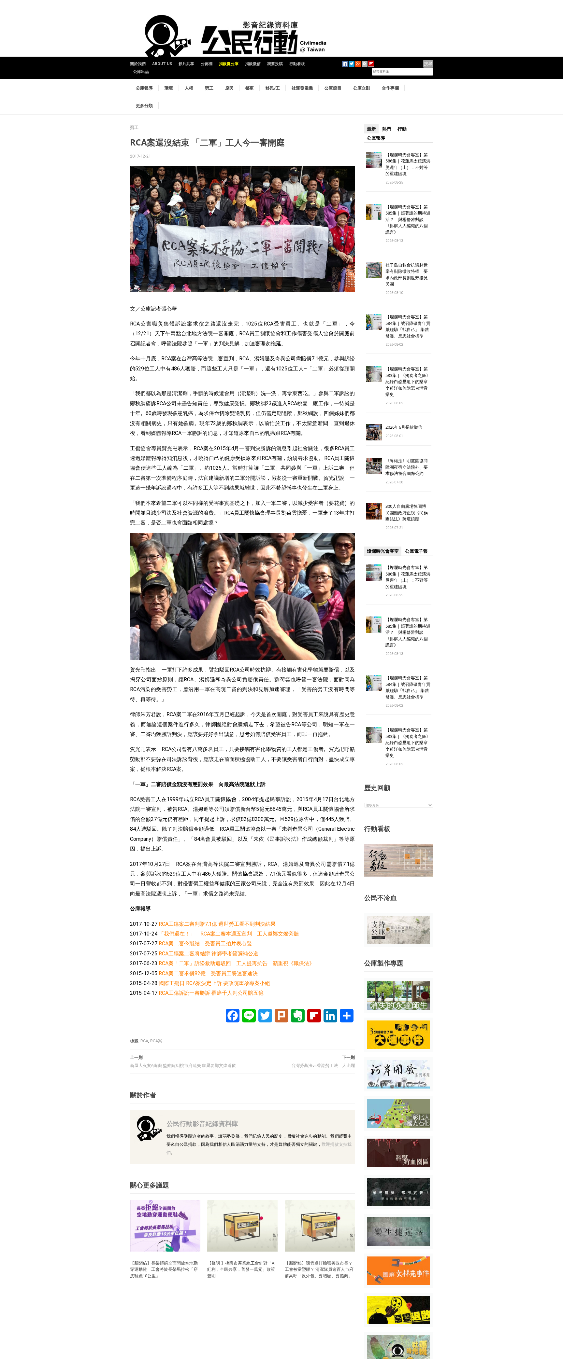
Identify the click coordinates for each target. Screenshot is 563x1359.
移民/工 (273, 88)
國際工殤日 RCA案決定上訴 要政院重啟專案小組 (214, 983)
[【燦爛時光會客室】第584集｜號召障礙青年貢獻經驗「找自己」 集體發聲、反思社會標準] (374, 321)
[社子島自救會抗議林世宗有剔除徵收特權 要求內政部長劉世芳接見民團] (374, 269)
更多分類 (144, 105)
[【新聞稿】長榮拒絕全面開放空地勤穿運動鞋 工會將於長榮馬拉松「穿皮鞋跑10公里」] (165, 1225)
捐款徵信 (253, 64)
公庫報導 (144, 88)
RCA (144, 1040)
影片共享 (186, 64)
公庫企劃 (361, 88)
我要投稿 (275, 64)
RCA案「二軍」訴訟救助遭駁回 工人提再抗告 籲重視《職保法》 (236, 963)
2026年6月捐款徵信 (403, 427)
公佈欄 (206, 64)
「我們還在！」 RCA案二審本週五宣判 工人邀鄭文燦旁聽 (229, 934)
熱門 (386, 129)
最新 (371, 129)
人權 (189, 88)
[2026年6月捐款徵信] (374, 432)
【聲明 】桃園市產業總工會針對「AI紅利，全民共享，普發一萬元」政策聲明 (241, 1269)
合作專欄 (390, 88)
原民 (229, 88)
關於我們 (138, 64)
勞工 (209, 88)
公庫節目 (333, 88)
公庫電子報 (416, 551)
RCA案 (156, 1040)
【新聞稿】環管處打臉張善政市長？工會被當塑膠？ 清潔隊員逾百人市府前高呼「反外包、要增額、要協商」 (319, 1269)
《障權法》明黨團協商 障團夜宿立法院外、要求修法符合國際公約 (408, 467)
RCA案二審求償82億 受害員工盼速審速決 (208, 973)
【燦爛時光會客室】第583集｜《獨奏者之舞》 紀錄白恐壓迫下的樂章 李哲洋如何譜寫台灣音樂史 (407, 381)
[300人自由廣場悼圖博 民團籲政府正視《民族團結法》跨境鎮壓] (374, 511)
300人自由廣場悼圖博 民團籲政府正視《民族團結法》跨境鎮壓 (407, 512)
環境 (169, 88)
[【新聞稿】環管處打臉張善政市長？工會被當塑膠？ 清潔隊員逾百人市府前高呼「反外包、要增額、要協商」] (320, 1225)
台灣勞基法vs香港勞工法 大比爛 (323, 1065)
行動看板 (297, 64)
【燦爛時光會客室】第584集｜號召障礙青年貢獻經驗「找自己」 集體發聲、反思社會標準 (407, 326)
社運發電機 (302, 88)
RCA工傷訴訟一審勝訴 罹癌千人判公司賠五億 (211, 993)
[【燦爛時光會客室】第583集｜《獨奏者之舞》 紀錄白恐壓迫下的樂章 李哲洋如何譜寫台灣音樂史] (374, 373)
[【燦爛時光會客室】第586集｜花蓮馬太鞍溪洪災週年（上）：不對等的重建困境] (374, 159)
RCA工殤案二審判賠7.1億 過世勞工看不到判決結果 (217, 924)
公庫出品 (141, 71)
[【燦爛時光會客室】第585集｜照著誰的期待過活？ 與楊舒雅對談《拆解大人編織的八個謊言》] (374, 211)
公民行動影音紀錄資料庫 (202, 1123)
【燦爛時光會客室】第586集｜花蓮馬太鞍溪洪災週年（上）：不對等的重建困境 (407, 164)
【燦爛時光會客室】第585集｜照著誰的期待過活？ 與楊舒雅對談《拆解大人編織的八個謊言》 (407, 219)
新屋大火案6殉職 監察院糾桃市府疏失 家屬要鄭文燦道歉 (183, 1065)
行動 (402, 129)
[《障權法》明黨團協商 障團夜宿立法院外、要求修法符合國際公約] (374, 465)
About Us (162, 64)
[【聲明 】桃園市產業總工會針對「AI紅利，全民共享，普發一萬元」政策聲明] (242, 1225)
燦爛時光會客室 (383, 551)
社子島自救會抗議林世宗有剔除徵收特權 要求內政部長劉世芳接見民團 (406, 274)
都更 (249, 88)
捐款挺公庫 (228, 64)
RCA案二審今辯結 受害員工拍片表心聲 (205, 943)
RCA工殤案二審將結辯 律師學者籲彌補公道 (208, 953)
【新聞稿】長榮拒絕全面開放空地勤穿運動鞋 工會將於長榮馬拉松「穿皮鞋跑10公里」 (164, 1269)
